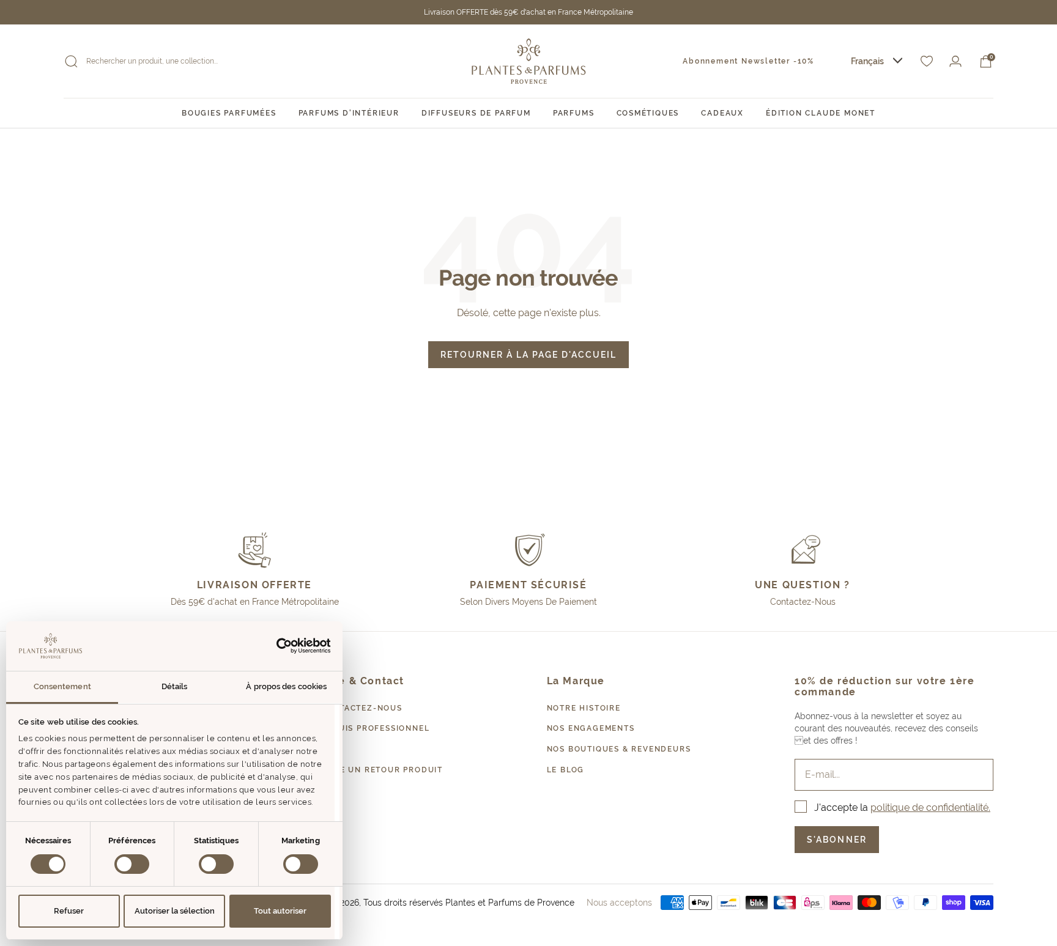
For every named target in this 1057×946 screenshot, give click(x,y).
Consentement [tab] (62, 686)
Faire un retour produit (382, 770)
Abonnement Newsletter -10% (748, 61)
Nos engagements (591, 728)
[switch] (131, 864)
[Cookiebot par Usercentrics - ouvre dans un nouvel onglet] (277, 646)
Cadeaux (722, 113)
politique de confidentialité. (930, 807)
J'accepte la (902, 807)
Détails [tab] (174, 686)
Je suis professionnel (375, 728)
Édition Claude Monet (820, 113)
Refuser (69, 910)
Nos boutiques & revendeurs (619, 749)
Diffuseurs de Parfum (476, 113)
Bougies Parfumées (229, 113)
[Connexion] (955, 61)
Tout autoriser (280, 910)
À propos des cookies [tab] (286, 686)
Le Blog (566, 770)
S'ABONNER (837, 839)
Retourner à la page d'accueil (528, 355)
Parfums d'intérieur (349, 113)
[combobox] (876, 61)
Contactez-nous (361, 708)
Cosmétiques (648, 113)
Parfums (574, 113)
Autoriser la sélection (175, 910)
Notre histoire (584, 708)
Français (867, 61)
